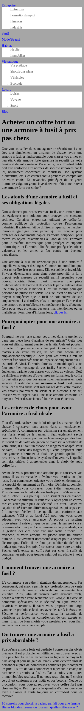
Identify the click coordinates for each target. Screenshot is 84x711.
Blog (5, 111)
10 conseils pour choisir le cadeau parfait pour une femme (41, 703)
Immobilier (17, 55)
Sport (14, 105)
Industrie (16, 27)
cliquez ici (60, 312)
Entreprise (9, 5)
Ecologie (16, 83)
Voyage (15, 99)
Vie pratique (10, 61)
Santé (5, 33)
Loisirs (6, 89)
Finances (16, 21)
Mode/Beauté (11, 39)
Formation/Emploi (22, 15)
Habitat (7, 45)
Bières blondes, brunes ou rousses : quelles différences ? (40, 707)
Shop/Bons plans (21, 71)
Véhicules (17, 77)
